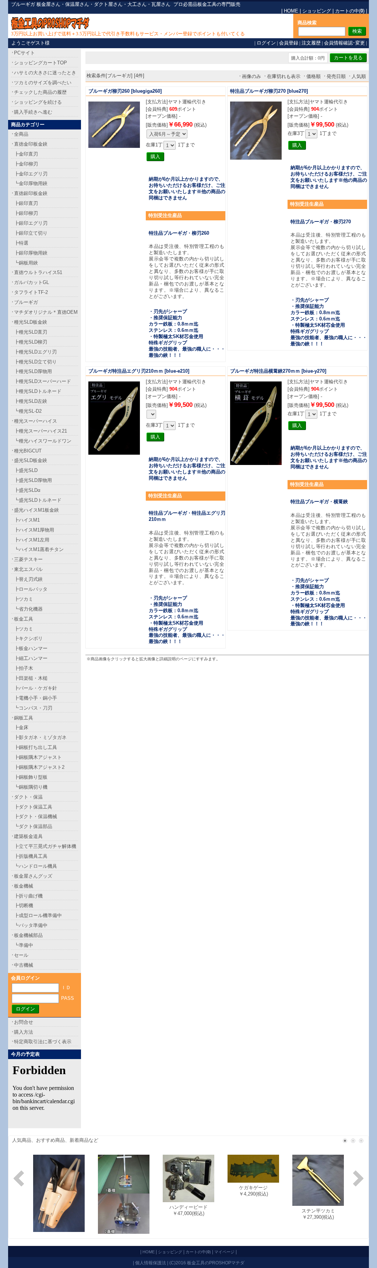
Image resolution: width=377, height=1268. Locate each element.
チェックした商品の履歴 (40, 92)
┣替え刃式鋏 (28, 579)
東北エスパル (28, 569)
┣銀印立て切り (30, 233)
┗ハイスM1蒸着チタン (39, 549)
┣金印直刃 (26, 154)
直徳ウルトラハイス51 (38, 272)
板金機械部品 (28, 935)
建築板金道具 (28, 836)
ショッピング (316, 11)
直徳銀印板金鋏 (30, 193)
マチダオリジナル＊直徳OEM (46, 312)
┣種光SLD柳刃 (30, 342)
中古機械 (23, 965)
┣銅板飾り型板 (30, 777)
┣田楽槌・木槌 (30, 678)
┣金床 (21, 727)
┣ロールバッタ (30, 589)
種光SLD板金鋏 (30, 322)
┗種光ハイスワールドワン (42, 441)
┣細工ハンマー (30, 658)
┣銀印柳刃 (26, 213)
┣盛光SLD (26, 470)
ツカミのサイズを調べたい (42, 82)
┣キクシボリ (28, 638)
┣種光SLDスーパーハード (42, 381)
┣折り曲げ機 (28, 896)
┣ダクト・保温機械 (35, 816)
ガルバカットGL (31, 282)
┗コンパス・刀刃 (33, 708)
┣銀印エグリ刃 (30, 223)
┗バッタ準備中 (30, 925)
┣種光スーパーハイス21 (40, 431)
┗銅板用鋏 (26, 263)
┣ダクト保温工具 (33, 807)
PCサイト (24, 53)
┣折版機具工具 (30, 856)
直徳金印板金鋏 (30, 144)
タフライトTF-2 (31, 292)
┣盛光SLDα (27, 490)
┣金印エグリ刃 (30, 174)
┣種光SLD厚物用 (33, 371)
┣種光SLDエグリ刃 (35, 352)
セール (21, 955)
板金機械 (23, 886)
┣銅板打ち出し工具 (35, 747)
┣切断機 (23, 905)
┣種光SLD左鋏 (30, 401)
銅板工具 (23, 718)
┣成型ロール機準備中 (38, 915)
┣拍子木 (23, 668)
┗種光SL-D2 (28, 411)
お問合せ (23, 1022)
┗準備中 (23, 945)
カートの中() (349, 11)
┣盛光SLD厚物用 (33, 480)
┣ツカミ (23, 599)
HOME (291, 11)
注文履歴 (311, 43)
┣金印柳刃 (26, 164)
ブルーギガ (26, 302)
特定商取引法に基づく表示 (42, 1041)
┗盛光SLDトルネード (37, 500)
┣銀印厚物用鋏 (30, 253)
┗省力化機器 (28, 609)
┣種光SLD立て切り (35, 362)
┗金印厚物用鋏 (30, 183)
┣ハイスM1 (27, 520)
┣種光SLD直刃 (30, 332)
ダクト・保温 (28, 797)
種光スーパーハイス (35, 421)
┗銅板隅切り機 (30, 787)
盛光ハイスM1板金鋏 (36, 510)
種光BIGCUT (28, 451)
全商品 (21, 134)
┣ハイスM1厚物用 (34, 530)
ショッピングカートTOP (40, 62)
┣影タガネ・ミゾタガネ (40, 737)
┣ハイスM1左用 (31, 540)
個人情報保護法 (150, 1262)
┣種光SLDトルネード (37, 391)
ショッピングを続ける (38, 102)
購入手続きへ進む (33, 112)
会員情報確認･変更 (344, 43)
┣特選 (21, 243)
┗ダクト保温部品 (33, 826)
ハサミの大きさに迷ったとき (45, 72)
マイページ (224, 1252)
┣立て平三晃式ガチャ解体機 (45, 846)
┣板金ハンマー (30, 648)
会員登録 (288, 43)
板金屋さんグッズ (33, 876)
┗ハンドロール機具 (35, 866)
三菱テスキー (28, 559)
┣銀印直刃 (26, 203)
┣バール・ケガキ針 (35, 688)
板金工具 (23, 619)
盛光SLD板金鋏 (30, 460)
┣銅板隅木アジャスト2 (39, 767)
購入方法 (23, 1032)
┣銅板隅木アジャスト (38, 757)
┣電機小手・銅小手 (35, 698)
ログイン (266, 43)
